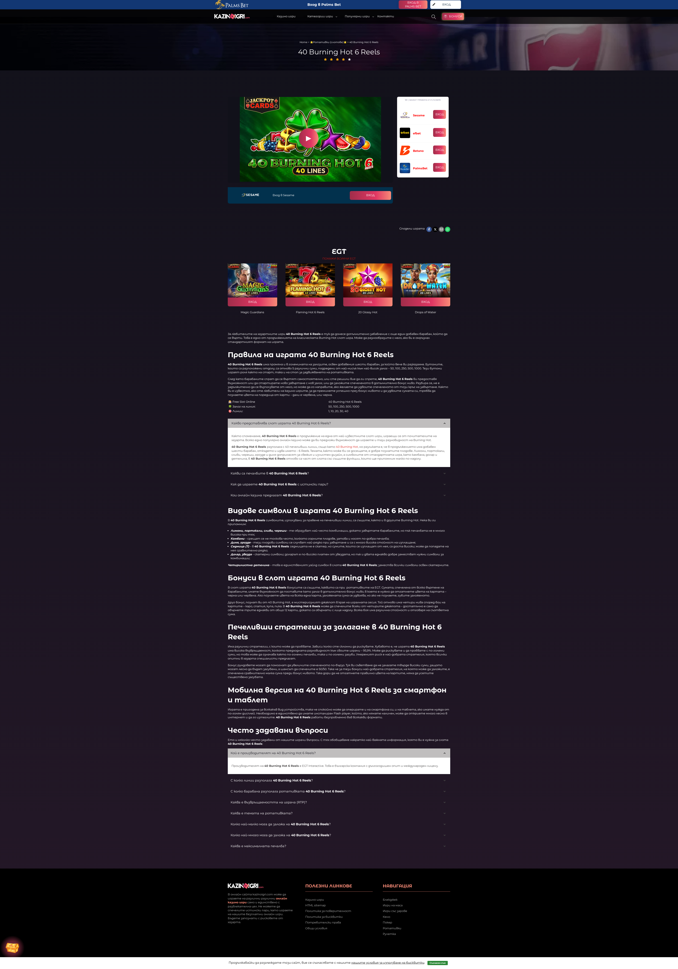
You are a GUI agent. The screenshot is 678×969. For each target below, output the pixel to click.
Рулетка (389, 934)
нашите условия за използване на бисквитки (387, 962)
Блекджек (390, 899)
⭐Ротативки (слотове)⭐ (328, 42)
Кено (386, 917)
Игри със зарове (395, 911)
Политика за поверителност (328, 911)
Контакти (385, 16)
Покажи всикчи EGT (339, 258)
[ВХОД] (252, 280)
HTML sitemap (315, 905)
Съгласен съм (438, 963)
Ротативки (392, 928)
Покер (387, 922)
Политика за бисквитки (324, 917)
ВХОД (370, 195)
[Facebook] (429, 229)
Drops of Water (425, 312)
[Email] (441, 229)
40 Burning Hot (347, 446)
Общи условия (316, 928)
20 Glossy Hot (367, 312)
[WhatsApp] (447, 229)
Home (303, 42)
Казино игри (314, 899)
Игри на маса (393, 905)
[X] (435, 229)
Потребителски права (323, 922)
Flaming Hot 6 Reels (310, 312)
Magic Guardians (252, 312)
